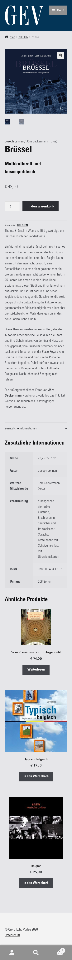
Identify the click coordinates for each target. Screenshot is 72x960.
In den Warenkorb (40, 206)
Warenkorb (55, 949)
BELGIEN (23, 37)
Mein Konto (12, 952)
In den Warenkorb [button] (36, 776)
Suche (36, 952)
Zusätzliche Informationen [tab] (21, 428)
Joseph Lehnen (14, 141)
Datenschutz (12, 935)
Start (12, 37)
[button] (60, 55)
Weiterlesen (36, 669)
